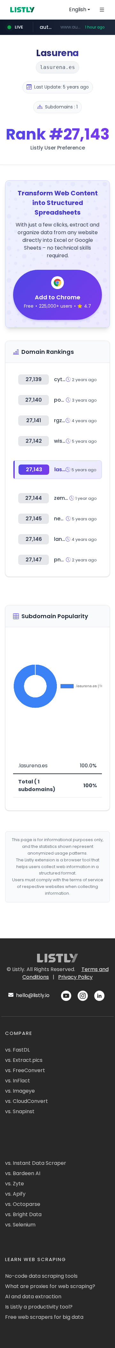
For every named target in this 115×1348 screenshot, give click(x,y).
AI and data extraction (33, 1296)
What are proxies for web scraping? (50, 1286)
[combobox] (79, 9)
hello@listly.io (32, 995)
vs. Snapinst (19, 1111)
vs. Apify (15, 1194)
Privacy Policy (75, 977)
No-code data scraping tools (41, 1276)
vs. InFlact (17, 1080)
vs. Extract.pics (23, 1060)
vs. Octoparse (22, 1204)
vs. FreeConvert (25, 1070)
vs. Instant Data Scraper (35, 1163)
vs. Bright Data (23, 1214)
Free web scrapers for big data (44, 1317)
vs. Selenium (20, 1224)
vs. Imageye (20, 1091)
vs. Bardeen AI (22, 1173)
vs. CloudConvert (26, 1101)
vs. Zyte (14, 1183)
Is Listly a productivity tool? (39, 1306)
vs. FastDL (17, 1050)
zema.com (67, 498)
